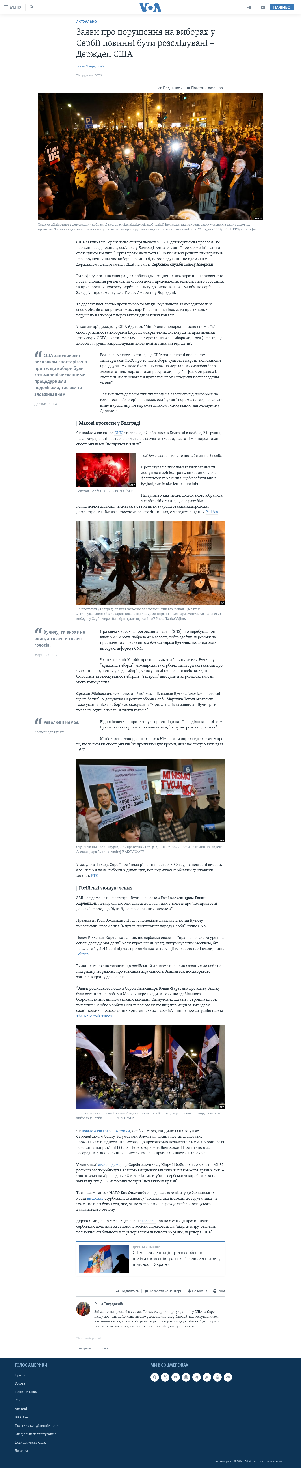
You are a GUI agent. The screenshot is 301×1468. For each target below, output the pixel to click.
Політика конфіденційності (37, 1426)
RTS (94, 876)
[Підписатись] (228, 1377)
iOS (17, 1401)
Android (21, 1409)
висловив (95, 1199)
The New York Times (93, 1016)
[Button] (170, 88)
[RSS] (207, 1377)
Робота (20, 1384)
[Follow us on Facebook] (154, 1377)
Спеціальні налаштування (35, 1434)
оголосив (148, 1221)
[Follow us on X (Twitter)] (165, 1377)
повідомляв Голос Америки (106, 1131)
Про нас (21, 1375)
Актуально (86, 22)
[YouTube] (263, 7)
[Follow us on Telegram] (196, 1377)
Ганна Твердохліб (90, 66)
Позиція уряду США (30, 1442)
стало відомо (109, 1165)
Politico (212, 512)
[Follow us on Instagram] (186, 1377)
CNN (118, 433)
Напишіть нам (26, 1392)
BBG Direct (23, 1417)
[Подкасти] (217, 1377)
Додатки (21, 1451)
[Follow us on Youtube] (175, 1377)
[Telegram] (249, 7)
